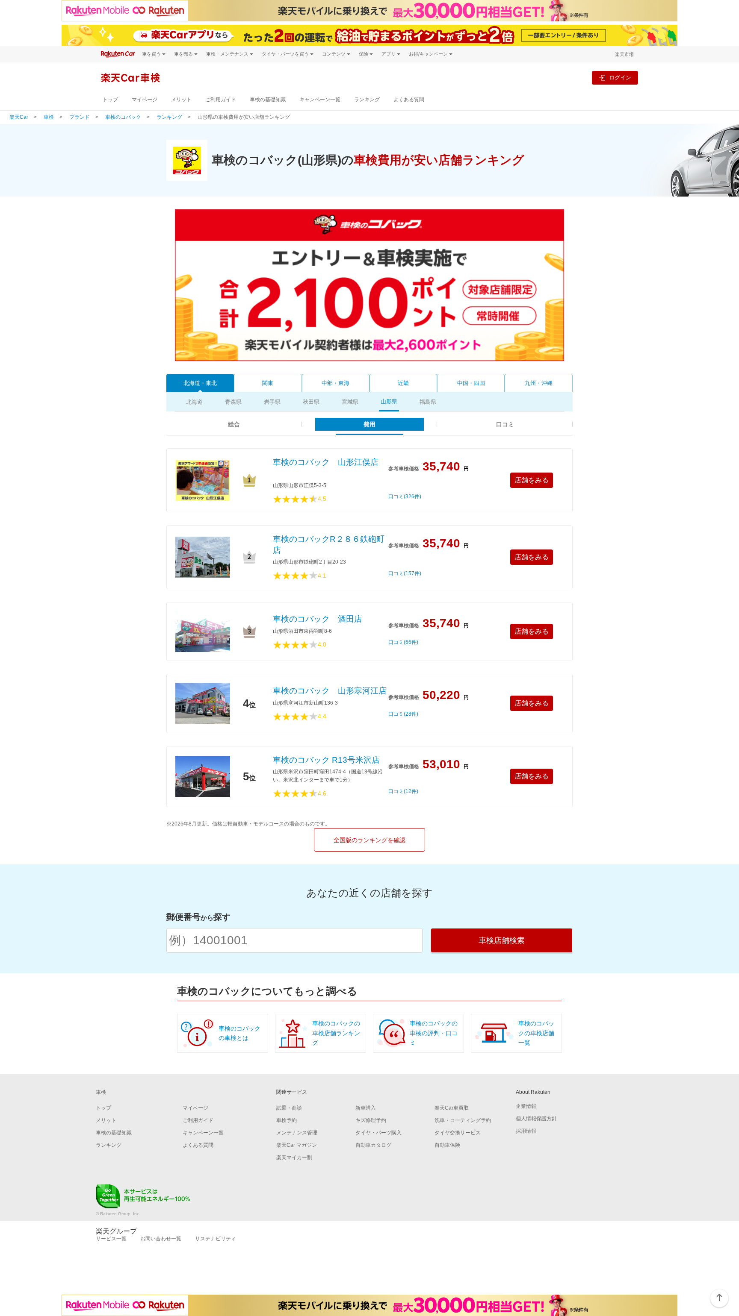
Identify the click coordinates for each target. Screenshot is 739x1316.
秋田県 (311, 402)
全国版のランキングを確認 (369, 840)
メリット (181, 100)
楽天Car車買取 (452, 1108)
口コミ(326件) (404, 496)
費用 (369, 424)
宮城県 (350, 402)
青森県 (233, 402)
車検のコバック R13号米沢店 (326, 759)
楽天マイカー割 (294, 1157)
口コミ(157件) (404, 573)
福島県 (428, 402)
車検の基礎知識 (268, 100)
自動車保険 (447, 1145)
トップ (110, 100)
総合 (234, 424)
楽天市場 (624, 54)
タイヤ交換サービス (458, 1133)
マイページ (144, 100)
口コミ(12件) (403, 791)
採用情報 (526, 1131)
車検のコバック (123, 117)
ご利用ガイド (220, 100)
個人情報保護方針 (536, 1119)
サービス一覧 (111, 1239)
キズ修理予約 (370, 1120)
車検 (49, 117)
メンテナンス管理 (296, 1133)
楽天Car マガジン (296, 1145)
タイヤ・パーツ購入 (378, 1133)
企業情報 (526, 1106)
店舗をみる (531, 480)
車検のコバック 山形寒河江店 (330, 690)
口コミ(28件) (403, 714)
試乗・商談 (289, 1108)
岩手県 (272, 402)
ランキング (367, 100)
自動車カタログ (373, 1145)
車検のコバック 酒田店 (317, 618)
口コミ (505, 424)
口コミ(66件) (403, 642)
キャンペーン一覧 (319, 100)
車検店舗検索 (502, 940)
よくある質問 (408, 100)
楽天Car (18, 117)
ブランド (79, 117)
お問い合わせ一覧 (160, 1239)
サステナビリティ (215, 1239)
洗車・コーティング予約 (463, 1120)
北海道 (194, 402)
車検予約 (286, 1120)
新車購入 (365, 1108)
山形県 (389, 401)
